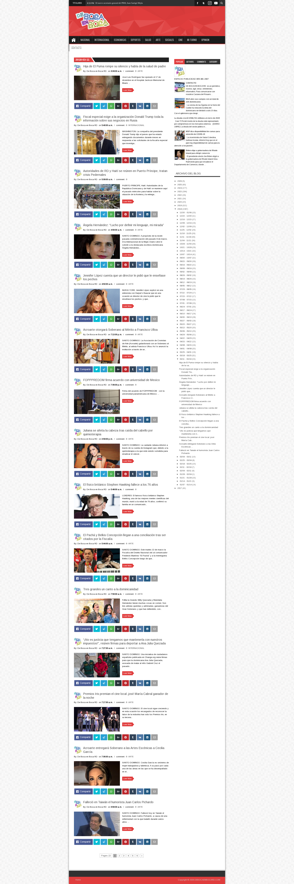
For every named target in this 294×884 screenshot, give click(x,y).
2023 (179, 191)
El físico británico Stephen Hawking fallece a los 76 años (120, 484)
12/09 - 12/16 (186, 223)
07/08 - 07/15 (186, 300)
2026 (179, 181)
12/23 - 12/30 (186, 216)
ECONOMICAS (120, 40)
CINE (180, 40)
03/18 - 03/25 (186, 355)
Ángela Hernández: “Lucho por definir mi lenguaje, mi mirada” (123, 225)
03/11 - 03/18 (186, 359)
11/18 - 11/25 (186, 233)
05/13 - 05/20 (186, 327)
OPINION (205, 40)
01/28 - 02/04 (186, 474)
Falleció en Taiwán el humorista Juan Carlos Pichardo (118, 802)
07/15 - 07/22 (186, 296)
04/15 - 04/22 (186, 341)
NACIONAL (85, 40)
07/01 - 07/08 (186, 303)
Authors (190, 61)
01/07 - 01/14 (186, 484)
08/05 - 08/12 (186, 286)
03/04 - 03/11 (186, 457)
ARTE (158, 40)
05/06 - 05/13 (186, 331)
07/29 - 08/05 (186, 289)
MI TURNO (192, 40)
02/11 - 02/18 (186, 467)
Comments (201, 61)
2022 (179, 195)
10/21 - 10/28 (186, 247)
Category (213, 61)
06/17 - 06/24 (186, 310)
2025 (179, 184)
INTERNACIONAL (101, 40)
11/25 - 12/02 (186, 230)
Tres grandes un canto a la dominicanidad (110, 589)
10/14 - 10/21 (186, 251)
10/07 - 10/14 (186, 254)
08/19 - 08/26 (186, 279)
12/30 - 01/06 (186, 212)
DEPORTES (135, 40)
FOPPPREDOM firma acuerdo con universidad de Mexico (121, 380)
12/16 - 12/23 (186, 219)
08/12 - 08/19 (186, 282)
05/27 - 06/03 (186, 321)
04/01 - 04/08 (186, 348)
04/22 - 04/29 (186, 338)
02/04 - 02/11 (186, 471)
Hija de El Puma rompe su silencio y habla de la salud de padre (124, 66)
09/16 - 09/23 (186, 265)
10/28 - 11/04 (186, 244)
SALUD (148, 40)
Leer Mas (127, 90)
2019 (179, 205)
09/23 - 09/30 (186, 261)
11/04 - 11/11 (186, 240)
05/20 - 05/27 (186, 324)
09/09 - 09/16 (186, 268)
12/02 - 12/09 (186, 226)
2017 (179, 488)
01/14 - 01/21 (186, 481)
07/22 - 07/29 (186, 293)
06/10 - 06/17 (186, 313)
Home (73, 40)
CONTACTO (76, 47)
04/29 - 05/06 (186, 334)
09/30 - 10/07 (186, 258)
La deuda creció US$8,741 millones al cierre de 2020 (197, 118)
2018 (179, 209)
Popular (179, 61)
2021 (179, 198)
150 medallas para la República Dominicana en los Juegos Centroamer (125, 3)
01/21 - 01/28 (186, 478)
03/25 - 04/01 (186, 352)
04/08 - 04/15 (186, 345)
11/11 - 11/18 (186, 237)
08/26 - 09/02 (186, 275)
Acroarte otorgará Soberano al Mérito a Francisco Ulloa (120, 329)
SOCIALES (169, 40)
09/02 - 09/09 (186, 272)
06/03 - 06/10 (186, 317)
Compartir (85, 106)
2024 (179, 188)
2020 (179, 202)
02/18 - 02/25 (186, 464)
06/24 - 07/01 (186, 307)
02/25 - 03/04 (186, 460)
